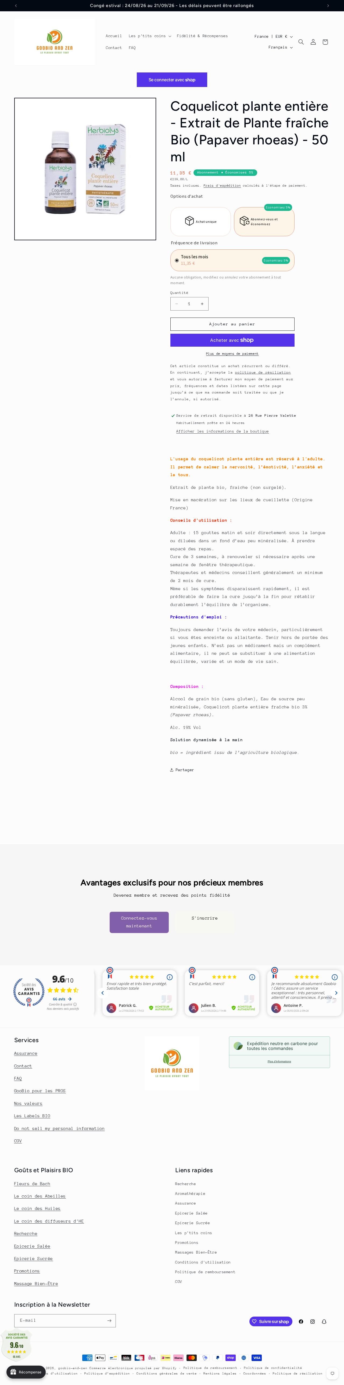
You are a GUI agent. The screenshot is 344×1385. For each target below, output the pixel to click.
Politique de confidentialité (273, 1368)
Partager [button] (185, 770)
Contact (23, 1066)
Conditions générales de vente (167, 1373)
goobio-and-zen (72, 1368)
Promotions (27, 1271)
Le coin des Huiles (37, 1208)
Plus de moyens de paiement (232, 354)
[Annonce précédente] (16, 5)
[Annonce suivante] (328, 5)
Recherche (26, 1233)
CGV (18, 1141)
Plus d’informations (279, 1061)
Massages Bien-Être (196, 1252)
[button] (150, 36)
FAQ (18, 1078)
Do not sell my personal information (59, 1128)
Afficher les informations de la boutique (222, 431)
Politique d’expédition (107, 1373)
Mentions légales (220, 1373)
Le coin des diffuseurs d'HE (49, 1221)
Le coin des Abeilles (40, 1196)
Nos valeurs (28, 1103)
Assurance (26, 1053)
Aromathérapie (190, 1193)
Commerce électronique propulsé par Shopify (133, 1368)
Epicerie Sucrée (33, 1258)
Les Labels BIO (32, 1115)
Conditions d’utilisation (53, 1373)
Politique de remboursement (205, 1272)
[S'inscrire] (109, 1320)
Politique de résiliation (298, 1373)
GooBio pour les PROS (40, 1090)
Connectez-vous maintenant (139, 922)
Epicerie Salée (32, 1246)
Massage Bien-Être (36, 1283)
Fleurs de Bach (32, 1183)
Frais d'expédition (222, 185)
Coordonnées (254, 1373)
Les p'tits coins (193, 1233)
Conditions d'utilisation (203, 1262)
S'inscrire (205, 918)
